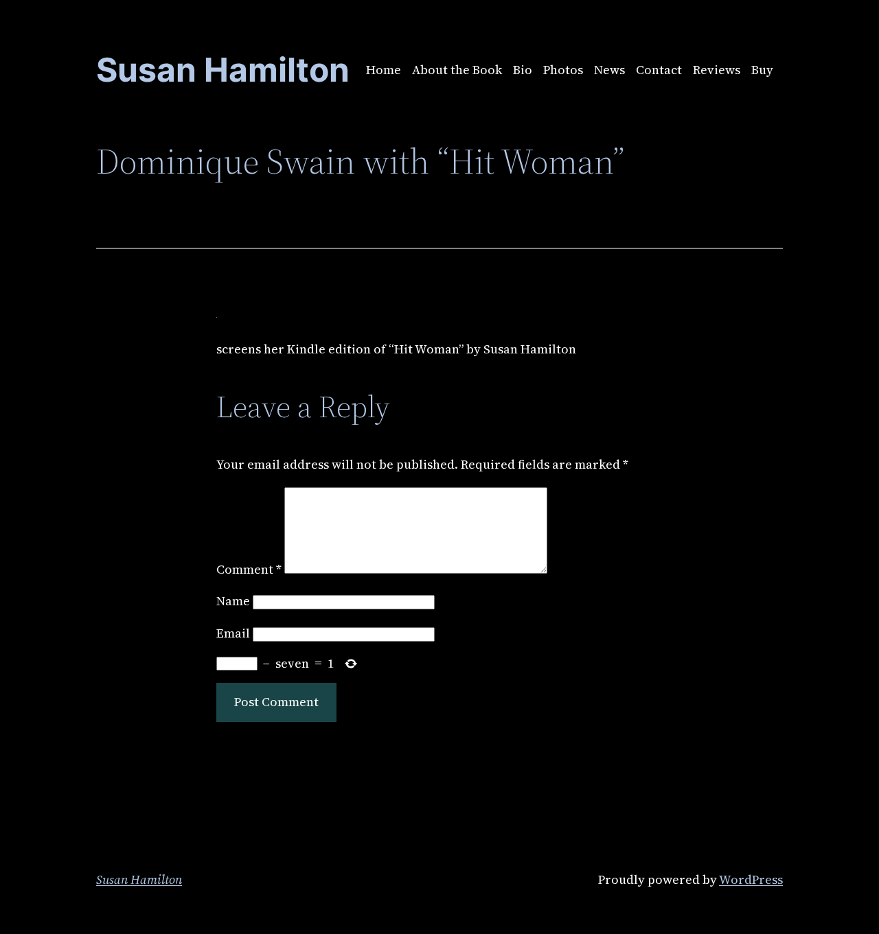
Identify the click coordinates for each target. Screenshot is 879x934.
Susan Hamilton (139, 879)
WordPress (751, 879)
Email (233, 633)
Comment (249, 569)
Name (233, 600)
